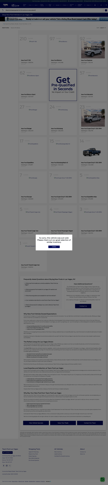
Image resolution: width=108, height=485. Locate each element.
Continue (54, 246)
